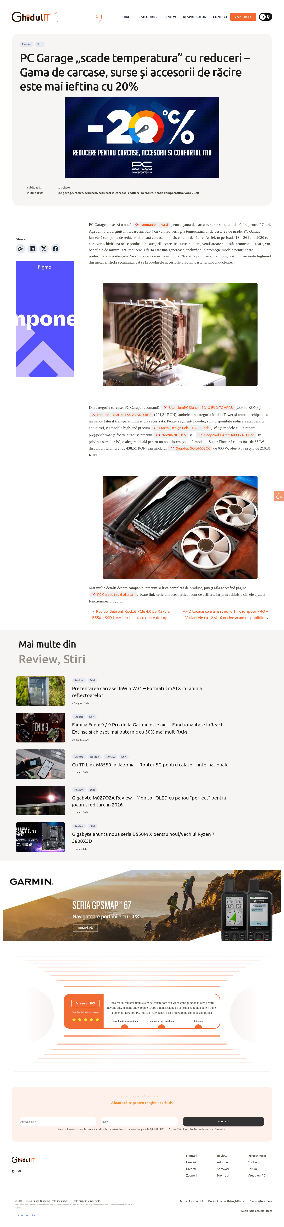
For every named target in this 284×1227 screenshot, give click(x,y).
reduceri (91, 193)
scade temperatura (169, 193)
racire (79, 193)
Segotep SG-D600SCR (193, 448)
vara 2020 (192, 193)
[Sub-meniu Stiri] (131, 17)
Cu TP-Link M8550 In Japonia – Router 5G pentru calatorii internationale (150, 765)
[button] (279, 496)
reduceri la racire (140, 193)
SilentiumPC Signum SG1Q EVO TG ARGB (201, 407)
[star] (74, 1019)
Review (26, 44)
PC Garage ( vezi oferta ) (116, 594)
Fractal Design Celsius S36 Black (184, 428)
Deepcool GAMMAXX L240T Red (229, 435)
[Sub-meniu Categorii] (156, 17)
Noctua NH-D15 (174, 435)
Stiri (39, 44)
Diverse (79, 756)
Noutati (94, 756)
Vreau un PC (243, 17)
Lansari (78, 716)
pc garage (65, 193)
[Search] (97, 17)
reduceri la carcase (113, 193)
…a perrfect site (25, 1215)
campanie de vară (154, 224)
